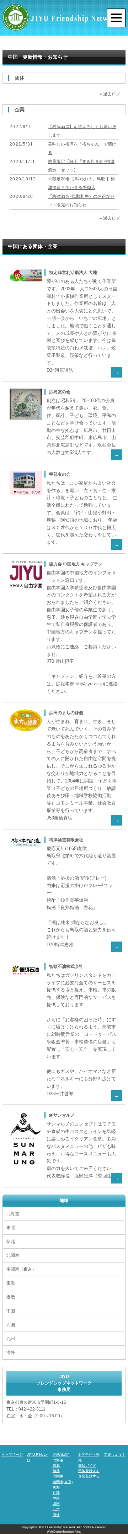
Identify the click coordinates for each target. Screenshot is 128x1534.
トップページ (12, 1454)
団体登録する (89, 1471)
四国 (10, 1324)
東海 (10, 1283)
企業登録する (89, 1476)
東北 (10, 1227)
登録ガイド (87, 1465)
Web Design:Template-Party (64, 1531)
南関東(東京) (63, 1482)
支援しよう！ (114, 1454)
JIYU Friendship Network (57, 1527)
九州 (10, 1338)
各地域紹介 (61, 1454)
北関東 (12, 1255)
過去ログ (111, 93)
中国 (10, 1310)
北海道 (12, 1213)
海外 (10, 1352)
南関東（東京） (21, 1269)
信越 (10, 1241)
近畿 (10, 1297)
